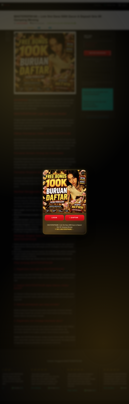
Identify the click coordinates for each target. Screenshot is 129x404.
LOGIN (54, 217)
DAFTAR (74, 217)
